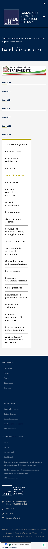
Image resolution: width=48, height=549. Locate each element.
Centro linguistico (11, 409)
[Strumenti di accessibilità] (10, 545)
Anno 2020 (6, 135)
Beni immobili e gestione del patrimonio (13, 251)
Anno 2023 (6, 109)
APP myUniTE (10, 429)
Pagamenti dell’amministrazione (16, 279)
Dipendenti (8, 383)
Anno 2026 (6, 83)
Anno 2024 (6, 100)
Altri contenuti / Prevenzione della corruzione (14, 340)
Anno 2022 (6, 117)
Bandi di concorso (14, 175)
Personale (10, 168)
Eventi (6, 447)
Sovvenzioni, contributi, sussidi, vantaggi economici (15, 232)
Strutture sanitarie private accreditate (14, 328)
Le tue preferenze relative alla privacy (18, 544)
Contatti (7, 388)
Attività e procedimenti (12, 203)
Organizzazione (13, 151)
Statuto (7, 373)
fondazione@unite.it (13, 518)
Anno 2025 (6, 91)
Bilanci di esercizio (15, 241)
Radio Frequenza (11, 419)
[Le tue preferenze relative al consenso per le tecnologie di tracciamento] (44, 545)
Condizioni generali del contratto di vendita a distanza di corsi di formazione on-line (23, 463)
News (6, 442)
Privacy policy (10, 452)
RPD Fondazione (11, 478)
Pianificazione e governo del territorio (16, 296)
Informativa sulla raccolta (9, 547)
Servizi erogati (12, 271)
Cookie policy (9, 457)
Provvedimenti (12, 212)
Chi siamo (8, 368)
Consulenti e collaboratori (11, 160)
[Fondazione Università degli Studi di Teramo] (20, 17)
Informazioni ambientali (12, 306)
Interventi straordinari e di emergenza (13, 317)
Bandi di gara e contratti (13, 220)
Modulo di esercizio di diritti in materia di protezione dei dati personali (21, 471)
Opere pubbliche (13, 288)
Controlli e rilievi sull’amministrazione (16, 262)
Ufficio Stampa (10, 414)
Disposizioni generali (16, 144)
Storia (6, 378)
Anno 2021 (6, 126)
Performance (11, 182)
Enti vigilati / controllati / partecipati (11, 192)
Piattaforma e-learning (13, 424)
